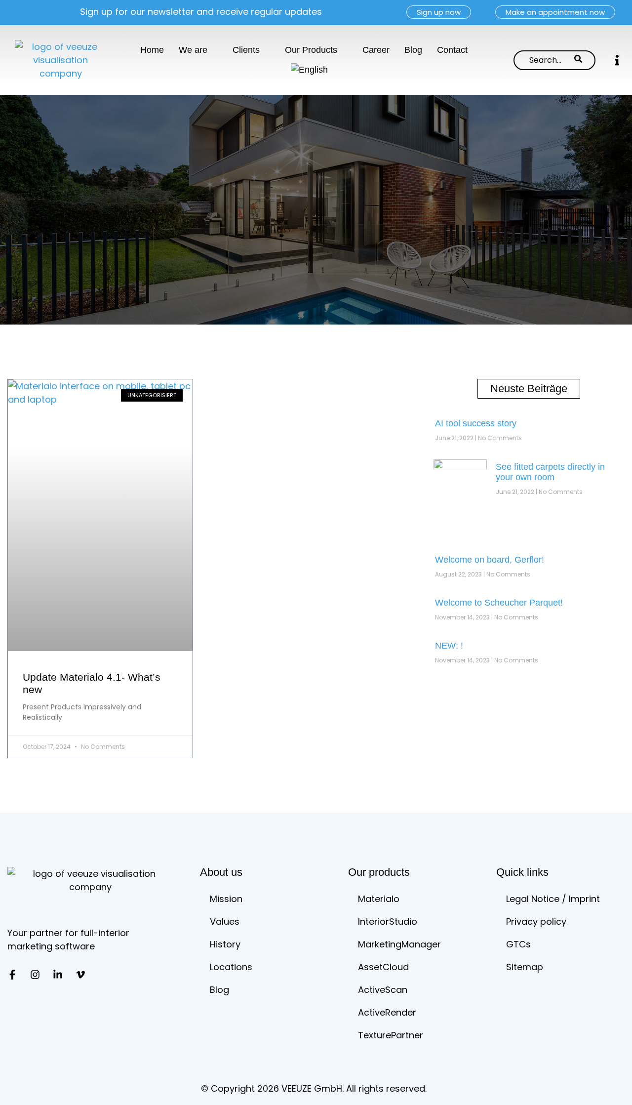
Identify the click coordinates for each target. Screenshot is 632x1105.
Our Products (311, 50)
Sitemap (524, 967)
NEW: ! (449, 646)
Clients (246, 50)
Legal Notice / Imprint (553, 899)
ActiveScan (382, 989)
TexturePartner (390, 1035)
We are (193, 50)
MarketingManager (399, 944)
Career (376, 50)
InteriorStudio (387, 921)
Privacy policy (536, 921)
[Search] (578, 60)
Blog (413, 50)
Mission (226, 899)
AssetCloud (383, 967)
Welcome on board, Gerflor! (489, 560)
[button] (617, 60)
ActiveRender (387, 1012)
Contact (452, 50)
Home (152, 50)
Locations (231, 967)
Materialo (378, 899)
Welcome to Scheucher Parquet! (499, 603)
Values (224, 921)
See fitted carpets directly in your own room (550, 472)
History (225, 944)
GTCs (518, 944)
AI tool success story (475, 423)
